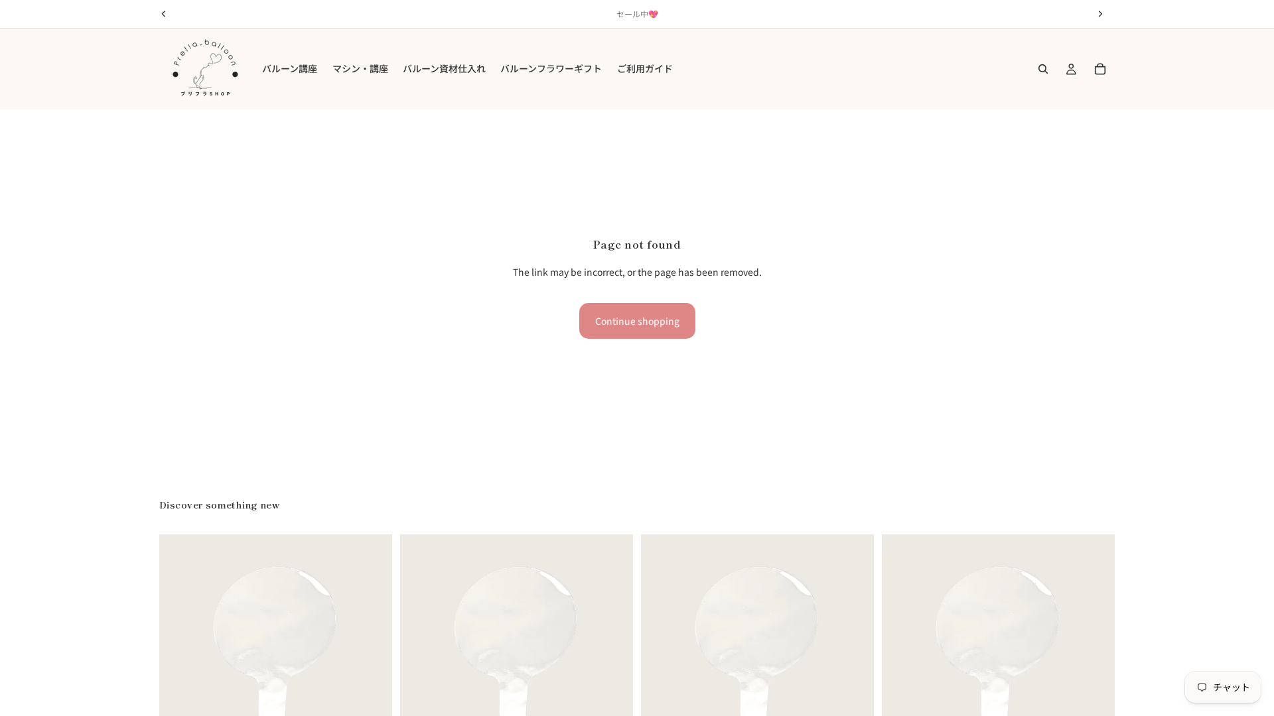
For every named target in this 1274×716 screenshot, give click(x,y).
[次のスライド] (372, 651)
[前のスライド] (179, 651)
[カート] (1100, 69)
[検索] (1043, 69)
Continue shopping (637, 321)
